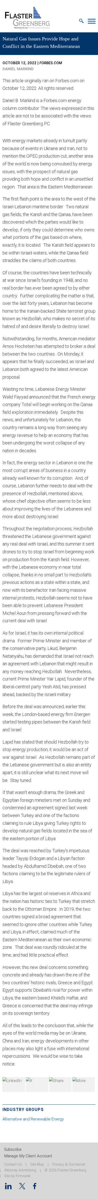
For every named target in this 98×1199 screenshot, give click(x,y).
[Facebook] (60, 1084)
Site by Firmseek (17, 1176)
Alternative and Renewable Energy (33, 1119)
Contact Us (13, 1164)
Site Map (37, 1164)
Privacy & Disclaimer (68, 1164)
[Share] (83, 1084)
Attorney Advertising (20, 1170)
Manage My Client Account (28, 1156)
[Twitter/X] (22, 1187)
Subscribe (13, 1149)
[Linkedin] (8, 1187)
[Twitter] (37, 1084)
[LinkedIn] (14, 1084)
